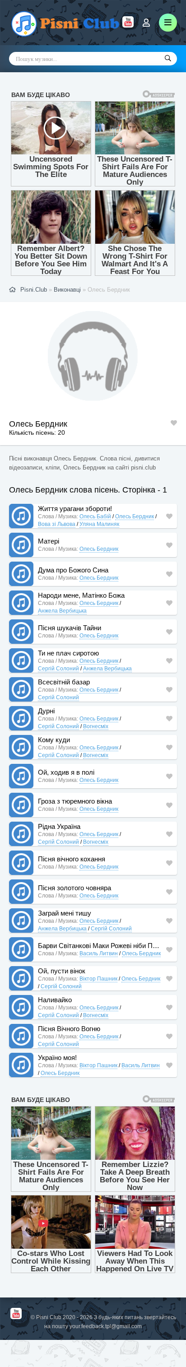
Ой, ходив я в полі (66, 772)
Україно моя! (57, 1057)
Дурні (46, 711)
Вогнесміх (95, 726)
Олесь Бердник (134, 516)
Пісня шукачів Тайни (69, 628)
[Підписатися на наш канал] (128, 25)
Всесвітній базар (64, 682)
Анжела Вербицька (62, 611)
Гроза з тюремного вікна (75, 801)
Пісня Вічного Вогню (69, 1028)
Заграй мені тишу (64, 913)
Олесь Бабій (95, 516)
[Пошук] (168, 59)
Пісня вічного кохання (71, 859)
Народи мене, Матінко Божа (81, 595)
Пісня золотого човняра (74, 888)
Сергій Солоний (58, 668)
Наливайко (55, 1000)
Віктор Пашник (98, 979)
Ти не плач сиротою (68, 653)
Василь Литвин (98, 953)
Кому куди (54, 740)
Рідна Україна (59, 826)
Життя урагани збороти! (75, 508)
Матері (48, 541)
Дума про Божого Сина (73, 570)
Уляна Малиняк (99, 524)
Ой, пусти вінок (61, 971)
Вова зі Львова (56, 524)
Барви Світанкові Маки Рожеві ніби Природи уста (100, 945)
